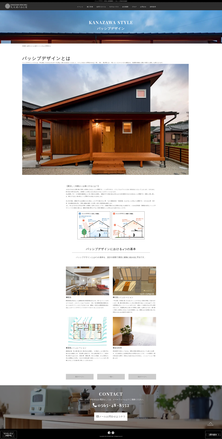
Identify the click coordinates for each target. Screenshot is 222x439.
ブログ (134, 6)
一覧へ (111, 377)
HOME (24, 46)
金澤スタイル (101, 6)
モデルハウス (114, 6)
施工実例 (90, 6)
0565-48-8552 (114, 405)
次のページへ (142, 377)
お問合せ (143, 6)
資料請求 (153, 6)
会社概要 (125, 6)
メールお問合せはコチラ (112, 416)
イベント (80, 6)
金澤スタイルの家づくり (33, 46)
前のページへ (79, 377)
